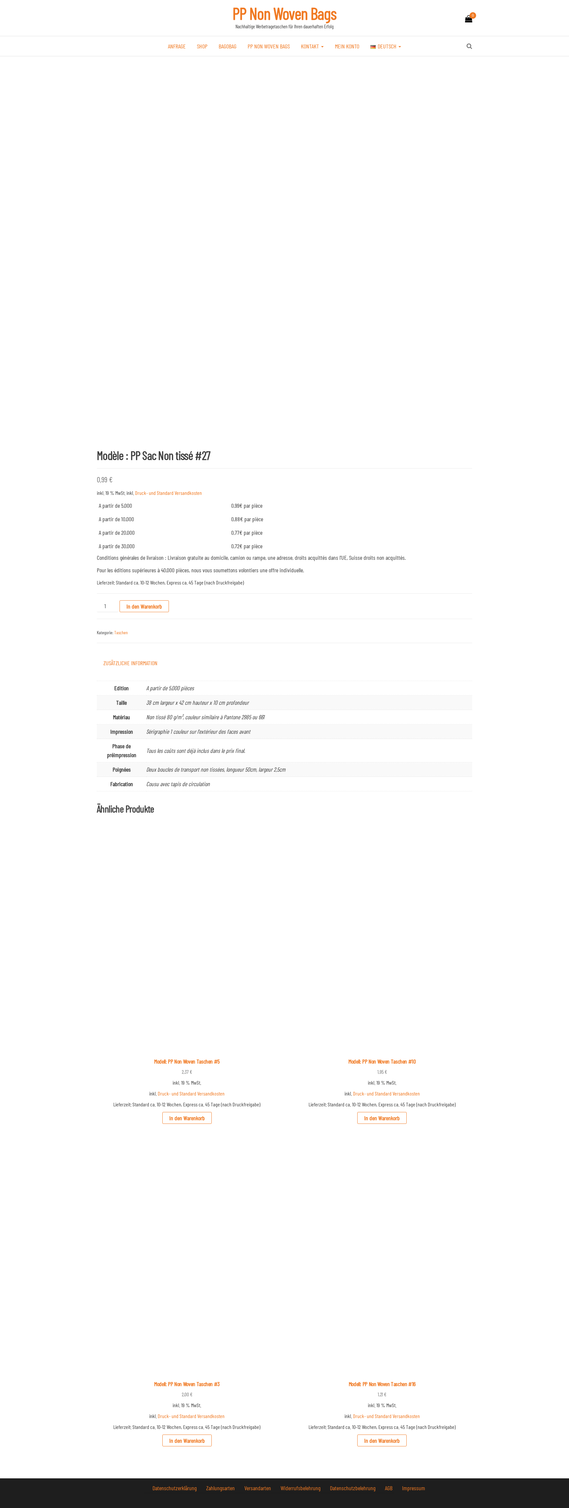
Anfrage (177, 46)
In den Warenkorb (144, 606)
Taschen (121, 632)
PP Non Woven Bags (284, 13)
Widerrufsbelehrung (301, 1488)
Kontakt (310, 46)
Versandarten (258, 1488)
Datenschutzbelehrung (353, 1488)
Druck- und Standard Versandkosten (168, 493)
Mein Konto (347, 46)
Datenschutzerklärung (175, 1488)
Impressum (413, 1488)
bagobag (227, 46)
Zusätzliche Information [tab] (130, 663)
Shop (202, 46)
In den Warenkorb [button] (187, 1118)
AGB (389, 1488)
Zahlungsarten (221, 1488)
